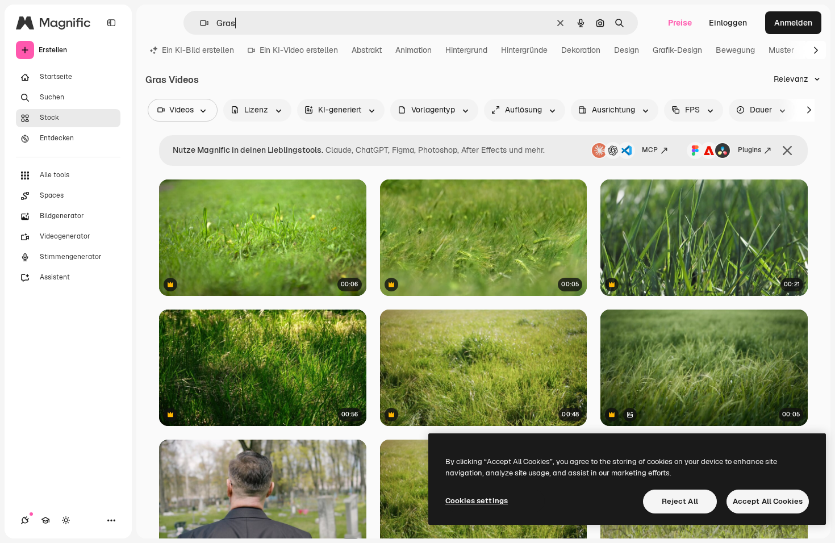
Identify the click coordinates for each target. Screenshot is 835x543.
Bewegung (735, 50)
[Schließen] (787, 150)
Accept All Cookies (768, 501)
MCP (650, 149)
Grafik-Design (677, 50)
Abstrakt (367, 50)
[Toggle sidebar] (111, 23)
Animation (413, 50)
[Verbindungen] (25, 520)
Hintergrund (466, 50)
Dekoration (580, 50)
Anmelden (793, 23)
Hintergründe (524, 50)
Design (626, 50)
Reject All (680, 501)
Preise (680, 23)
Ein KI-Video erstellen (299, 50)
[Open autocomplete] (199, 23)
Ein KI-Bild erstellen (198, 50)
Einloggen (728, 23)
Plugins (749, 149)
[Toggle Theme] (66, 520)
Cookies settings (476, 501)
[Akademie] (45, 520)
